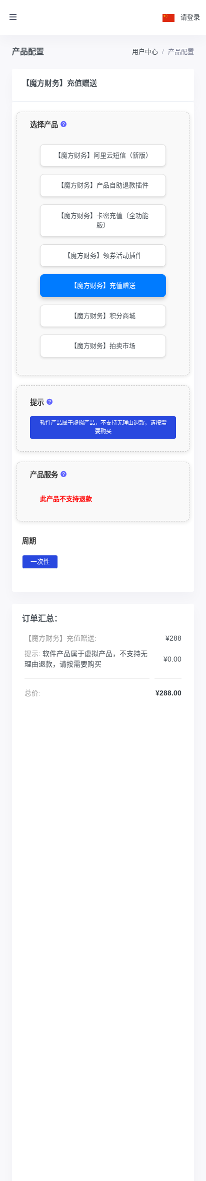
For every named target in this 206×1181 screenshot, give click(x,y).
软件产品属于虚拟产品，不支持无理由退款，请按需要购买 (103, 427)
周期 (29, 541)
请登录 (190, 17)
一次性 (40, 561)
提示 (38, 402)
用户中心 (145, 51)
